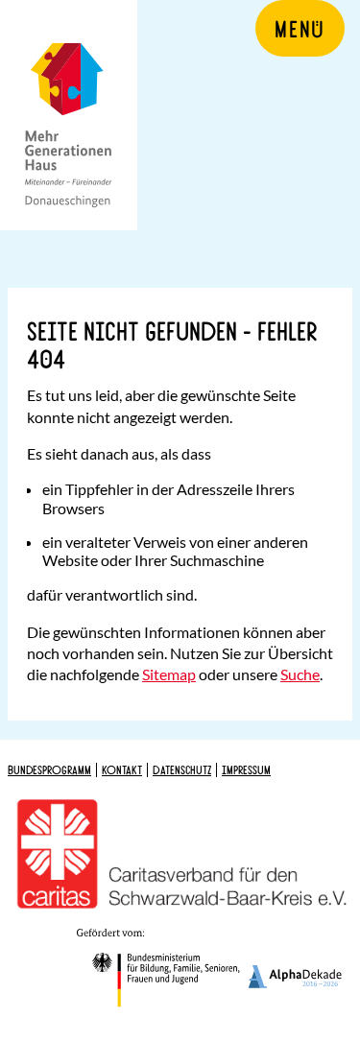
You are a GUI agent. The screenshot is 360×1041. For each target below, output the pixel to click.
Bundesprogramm (49, 769)
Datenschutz (182, 769)
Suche (300, 674)
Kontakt (122, 769)
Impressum (246, 769)
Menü (300, 27)
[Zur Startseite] (68, 115)
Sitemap (169, 674)
